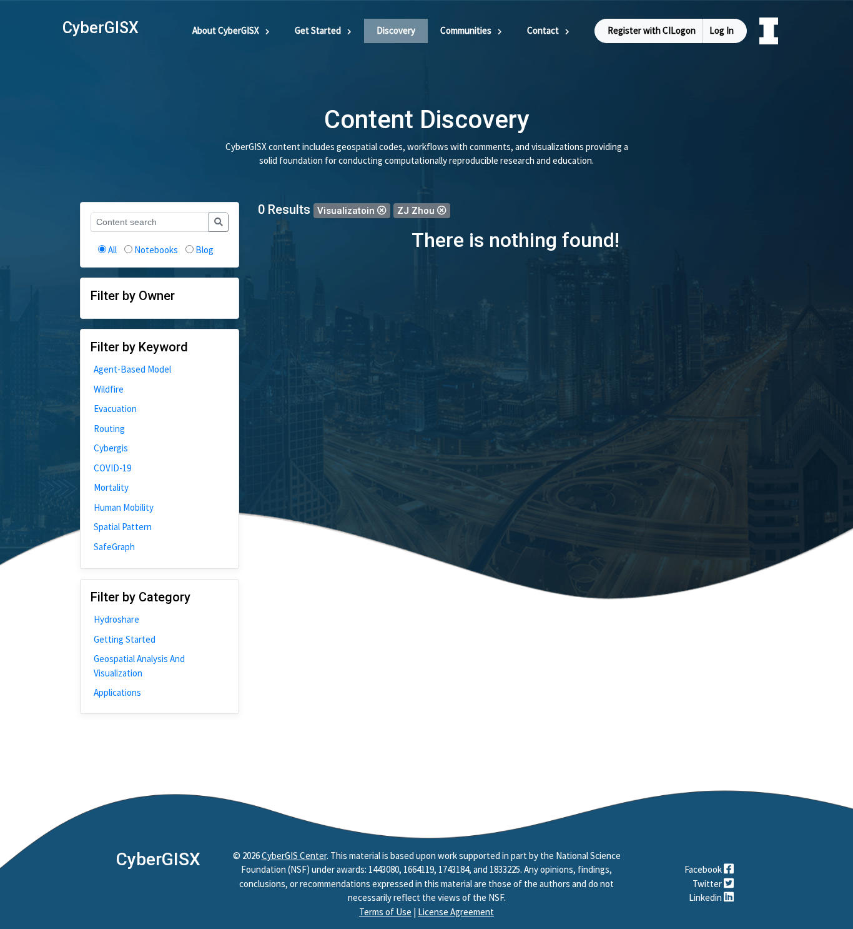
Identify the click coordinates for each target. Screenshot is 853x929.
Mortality (111, 487)
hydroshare (116, 619)
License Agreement (456, 912)
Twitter (708, 884)
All (112, 250)
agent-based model (132, 369)
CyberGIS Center (294, 855)
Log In (721, 30)
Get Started (318, 30)
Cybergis (111, 448)
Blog (204, 250)
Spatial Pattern (123, 527)
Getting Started (124, 639)
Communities (465, 30)
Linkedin (706, 897)
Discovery (396, 30)
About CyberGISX (225, 30)
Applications (117, 692)
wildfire (109, 389)
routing (109, 428)
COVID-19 (112, 468)
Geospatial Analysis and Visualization (139, 666)
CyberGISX (158, 859)
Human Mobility (124, 507)
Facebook (704, 869)
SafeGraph (114, 547)
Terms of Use (385, 912)
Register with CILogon (652, 30)
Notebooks (156, 250)
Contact (543, 30)
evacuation (115, 408)
